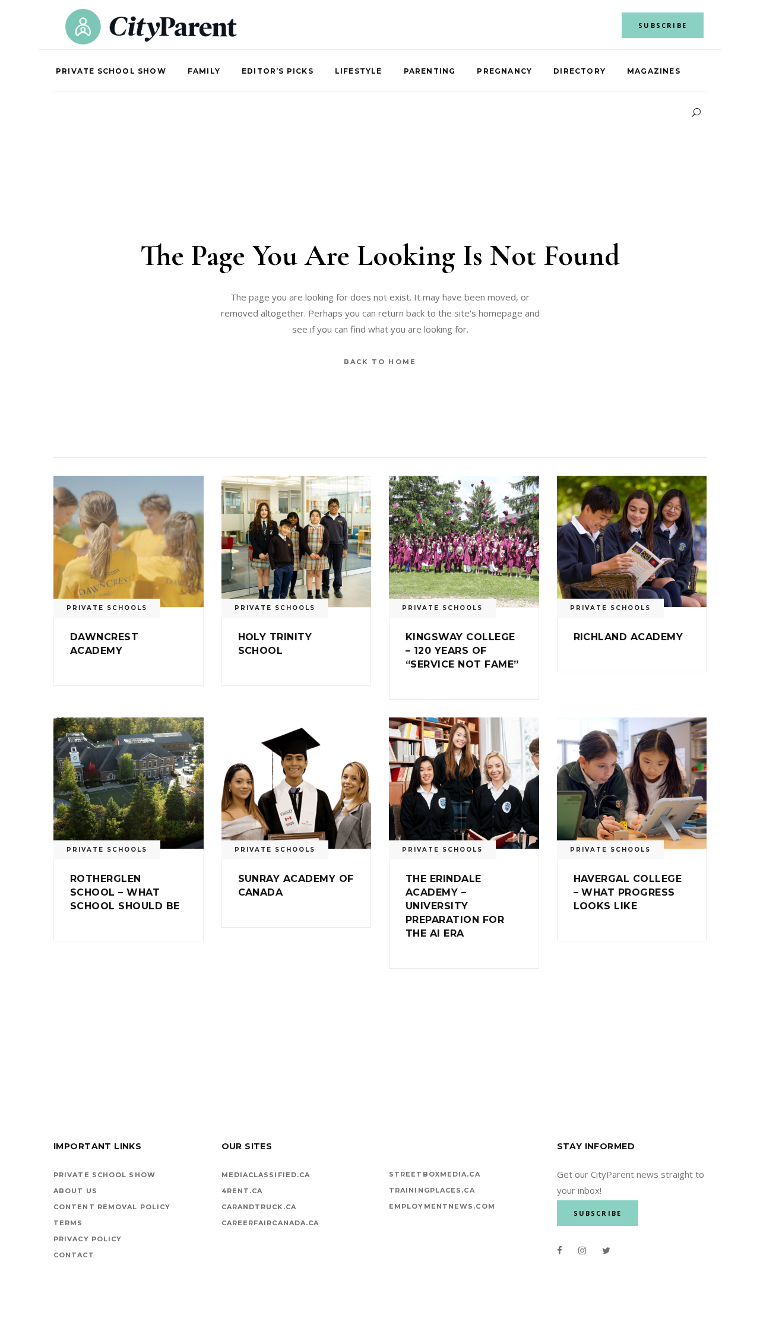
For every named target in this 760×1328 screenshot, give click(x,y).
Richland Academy (628, 637)
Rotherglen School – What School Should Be (125, 892)
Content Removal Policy (111, 1207)
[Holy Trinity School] (296, 541)
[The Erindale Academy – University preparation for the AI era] (464, 783)
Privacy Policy (87, 1239)
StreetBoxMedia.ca (434, 1174)
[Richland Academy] (632, 541)
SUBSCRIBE (662, 25)
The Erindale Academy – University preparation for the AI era (455, 906)
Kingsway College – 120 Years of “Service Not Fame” (462, 650)
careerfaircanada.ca (270, 1223)
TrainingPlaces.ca (432, 1190)
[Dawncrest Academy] (128, 541)
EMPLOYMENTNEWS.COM (442, 1206)
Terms (68, 1223)
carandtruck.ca (258, 1207)
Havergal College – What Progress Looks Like (628, 892)
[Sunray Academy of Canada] (296, 783)
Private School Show (104, 1175)
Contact (73, 1255)
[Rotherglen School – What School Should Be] (128, 783)
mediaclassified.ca (266, 1175)
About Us (75, 1191)
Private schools (106, 608)
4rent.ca (242, 1191)
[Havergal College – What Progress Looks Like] (632, 783)
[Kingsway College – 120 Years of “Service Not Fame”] (464, 541)
